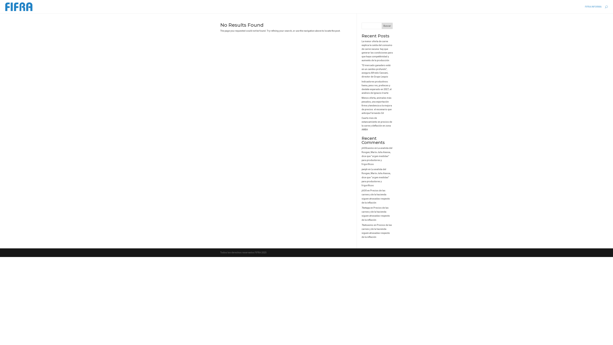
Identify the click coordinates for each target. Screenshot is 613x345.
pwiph (365, 169)
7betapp (366, 208)
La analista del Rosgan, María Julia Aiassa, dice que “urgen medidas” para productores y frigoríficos (377, 156)
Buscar (387, 26)
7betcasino (367, 225)
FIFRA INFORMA (593, 7)
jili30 (364, 190)
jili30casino (368, 148)
